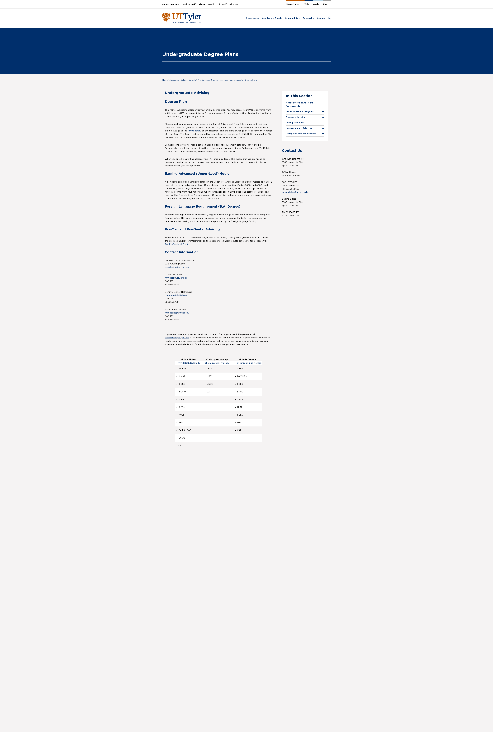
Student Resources (219, 80)
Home (165, 80)
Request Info (292, 4)
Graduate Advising (296, 117)
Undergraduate (236, 80)
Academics (252, 18)
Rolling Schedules (295, 123)
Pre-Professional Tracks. (177, 244)
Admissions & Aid (271, 18)
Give (325, 4)
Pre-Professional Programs (300, 112)
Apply (316, 4)
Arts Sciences (204, 80)
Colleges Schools (188, 80)
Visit (307, 4)
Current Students (170, 4)
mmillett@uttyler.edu (176, 278)
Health (211, 4)
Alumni (202, 4)
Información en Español (228, 4)
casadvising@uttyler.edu (177, 267)
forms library (194, 131)
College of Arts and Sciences (301, 134)
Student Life (291, 18)
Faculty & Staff (189, 4)
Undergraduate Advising (299, 128)
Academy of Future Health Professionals (300, 104)
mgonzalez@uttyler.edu (177, 313)
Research (307, 18)
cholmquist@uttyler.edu (177, 295)
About (320, 18)
